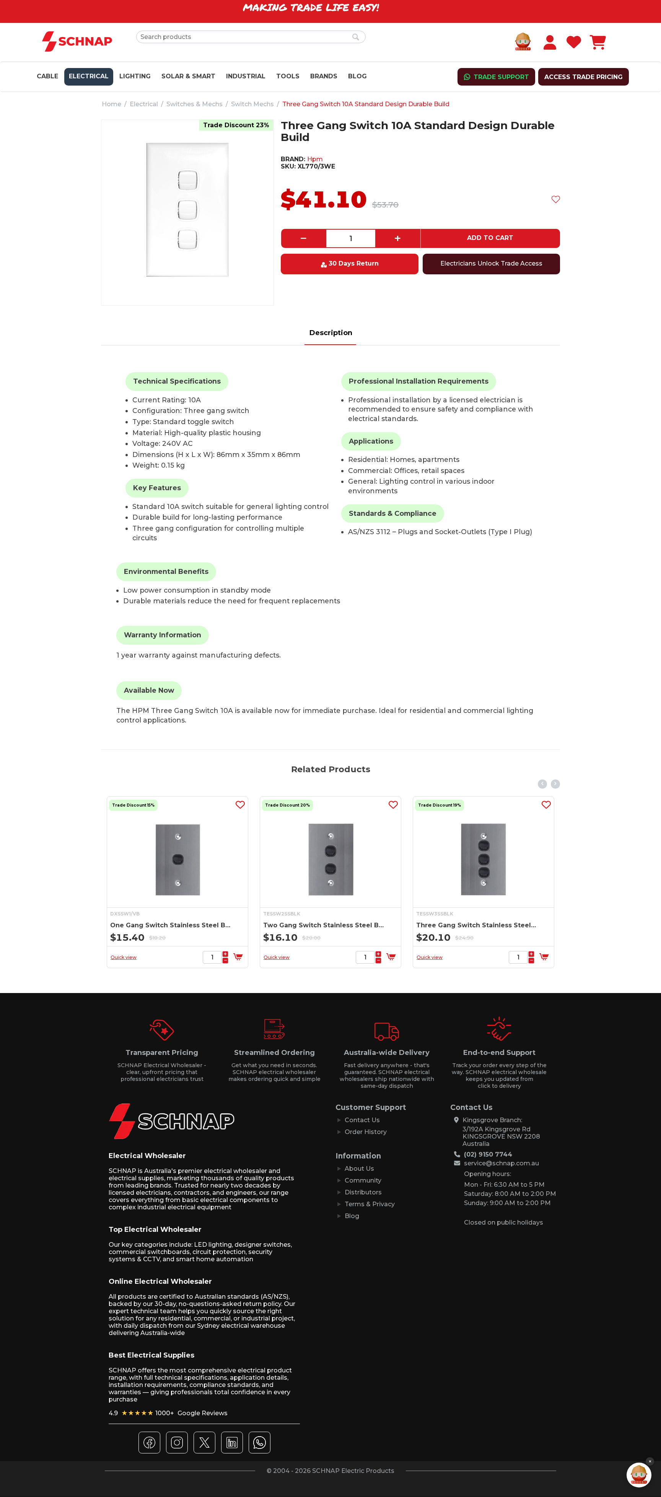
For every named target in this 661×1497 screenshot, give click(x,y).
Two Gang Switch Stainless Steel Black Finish (171, 925)
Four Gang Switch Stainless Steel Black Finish (477, 925)
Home (111, 104)
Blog (357, 76)
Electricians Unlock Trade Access (491, 263)
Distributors (363, 1192)
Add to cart (490, 237)
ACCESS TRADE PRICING (583, 77)
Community (363, 1180)
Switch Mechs (252, 104)
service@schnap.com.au (501, 1163)
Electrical (89, 76)
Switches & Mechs (194, 104)
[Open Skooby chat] (639, 1475)
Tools (288, 76)
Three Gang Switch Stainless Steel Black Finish (324, 925)
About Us (359, 1168)
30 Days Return (354, 263)
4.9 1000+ (168, 1413)
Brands (323, 76)
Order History (366, 1132)
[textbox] (251, 37)
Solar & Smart (188, 76)
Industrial (245, 76)
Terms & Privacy (370, 1204)
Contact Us (362, 1120)
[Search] (356, 37)
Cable (47, 76)
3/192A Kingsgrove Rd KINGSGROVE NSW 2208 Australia (501, 1136)
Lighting (135, 76)
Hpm (315, 159)
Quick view (124, 957)
